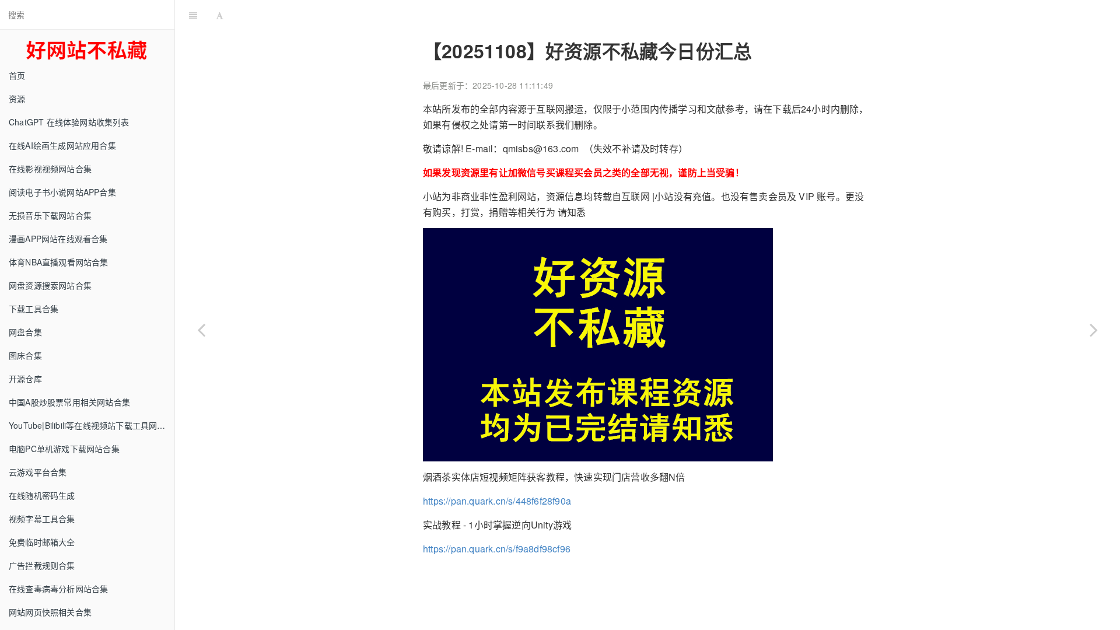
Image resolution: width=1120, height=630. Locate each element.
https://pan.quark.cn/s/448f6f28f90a (497, 501)
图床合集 (25, 355)
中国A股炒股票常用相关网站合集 (69, 402)
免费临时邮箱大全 (42, 542)
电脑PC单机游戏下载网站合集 (64, 448)
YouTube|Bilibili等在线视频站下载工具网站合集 (91, 425)
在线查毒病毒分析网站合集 (58, 588)
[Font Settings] (219, 14)
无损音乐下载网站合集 (50, 215)
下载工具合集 (33, 308)
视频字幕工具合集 (42, 518)
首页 (17, 75)
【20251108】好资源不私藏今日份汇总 (660, 14)
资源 (17, 98)
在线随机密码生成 (42, 495)
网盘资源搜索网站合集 (50, 285)
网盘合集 (25, 332)
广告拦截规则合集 (42, 565)
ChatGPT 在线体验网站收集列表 (69, 122)
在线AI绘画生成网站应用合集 (62, 145)
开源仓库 (25, 378)
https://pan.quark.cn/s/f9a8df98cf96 (496, 548)
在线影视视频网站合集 (50, 168)
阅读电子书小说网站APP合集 (62, 192)
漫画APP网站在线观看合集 (58, 238)
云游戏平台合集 (37, 472)
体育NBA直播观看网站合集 (58, 262)
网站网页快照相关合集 (50, 612)
